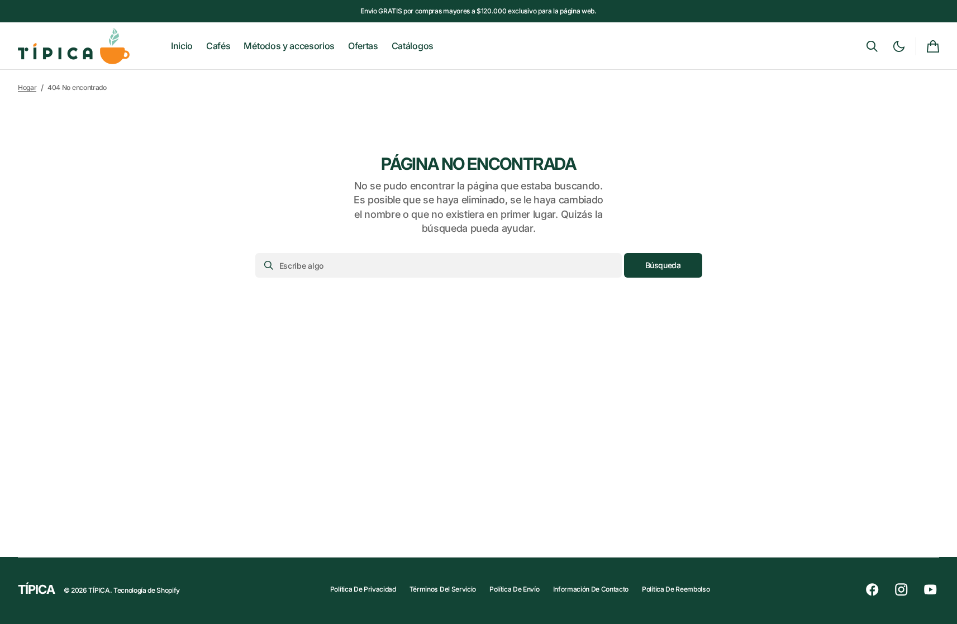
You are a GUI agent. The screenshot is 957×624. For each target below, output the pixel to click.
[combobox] (438, 265)
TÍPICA (98, 590)
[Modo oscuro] (899, 46)
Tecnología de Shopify (146, 590)
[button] (872, 46)
